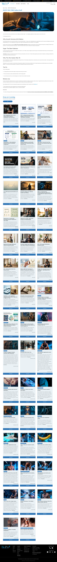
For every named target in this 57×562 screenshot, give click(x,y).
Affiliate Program (18, 549)
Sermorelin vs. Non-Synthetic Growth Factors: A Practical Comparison (10, 143)
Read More (27, 120)
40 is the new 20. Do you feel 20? (10, 472)
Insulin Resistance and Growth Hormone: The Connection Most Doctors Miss (27, 143)
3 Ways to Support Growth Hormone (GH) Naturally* (9, 353)
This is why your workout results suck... (27, 445)
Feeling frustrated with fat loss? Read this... (10, 390)
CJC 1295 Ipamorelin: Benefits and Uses (11, 192)
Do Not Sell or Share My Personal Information (36, 552)
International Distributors (26, 551)
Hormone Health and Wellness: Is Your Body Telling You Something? (28, 245)
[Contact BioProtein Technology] (52, 548)
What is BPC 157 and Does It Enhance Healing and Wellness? (27, 270)
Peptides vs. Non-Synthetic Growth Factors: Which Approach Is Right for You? (10, 296)
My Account (14, 550)
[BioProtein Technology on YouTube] (54, 552)
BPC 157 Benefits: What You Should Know (9, 270)
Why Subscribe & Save (20, 551)
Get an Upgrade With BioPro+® (27, 529)
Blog (18, 552)
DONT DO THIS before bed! (9, 417)
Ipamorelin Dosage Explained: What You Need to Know (10, 245)
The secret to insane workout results (44, 390)
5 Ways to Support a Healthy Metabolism (10, 530)
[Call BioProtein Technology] (50, 548)
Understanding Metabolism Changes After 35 (43, 325)
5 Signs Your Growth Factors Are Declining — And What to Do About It (44, 270)
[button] (23, 4)
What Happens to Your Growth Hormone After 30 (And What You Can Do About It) (28, 325)
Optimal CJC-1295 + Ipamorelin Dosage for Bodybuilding (27, 219)
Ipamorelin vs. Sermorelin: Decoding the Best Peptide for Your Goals (10, 219)
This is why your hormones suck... (27, 417)
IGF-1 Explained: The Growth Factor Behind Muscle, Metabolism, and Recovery (10, 116)
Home (14, 547)
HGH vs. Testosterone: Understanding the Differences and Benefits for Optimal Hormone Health (45, 193)
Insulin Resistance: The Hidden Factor (27, 502)
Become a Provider (19, 555)
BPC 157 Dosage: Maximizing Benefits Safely (44, 245)
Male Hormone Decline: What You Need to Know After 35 (45, 502)
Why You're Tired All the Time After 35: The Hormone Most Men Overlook (44, 143)
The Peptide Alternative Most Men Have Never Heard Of (10, 167)
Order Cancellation (36, 548)
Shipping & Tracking (35, 547)
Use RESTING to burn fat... (26, 352)
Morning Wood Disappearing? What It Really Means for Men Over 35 (44, 117)
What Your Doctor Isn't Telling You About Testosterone (28, 167)
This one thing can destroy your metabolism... (44, 473)
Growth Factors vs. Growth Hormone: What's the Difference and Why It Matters (44, 298)
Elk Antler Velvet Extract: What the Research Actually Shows (27, 296)
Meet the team (26, 548)
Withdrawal (34, 554)
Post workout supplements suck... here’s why (44, 353)
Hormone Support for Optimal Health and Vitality (27, 192)
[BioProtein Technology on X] (52, 552)
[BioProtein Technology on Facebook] (47, 552)
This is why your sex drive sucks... (44, 444)
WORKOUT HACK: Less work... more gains (27, 390)
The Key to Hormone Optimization (45, 218)
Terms (33, 551)
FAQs (18, 553)
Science (18, 547)
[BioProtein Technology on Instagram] (50, 552)
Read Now (10, 126)
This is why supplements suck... (10, 444)
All (7, 101)
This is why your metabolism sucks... (43, 418)
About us (25, 547)
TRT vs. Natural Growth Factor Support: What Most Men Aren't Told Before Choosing (27, 116)
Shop (14, 548)
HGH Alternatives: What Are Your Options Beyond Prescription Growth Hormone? (11, 325)
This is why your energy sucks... (10, 501)
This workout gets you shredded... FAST (28, 473)
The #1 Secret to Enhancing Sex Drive (44, 167)
